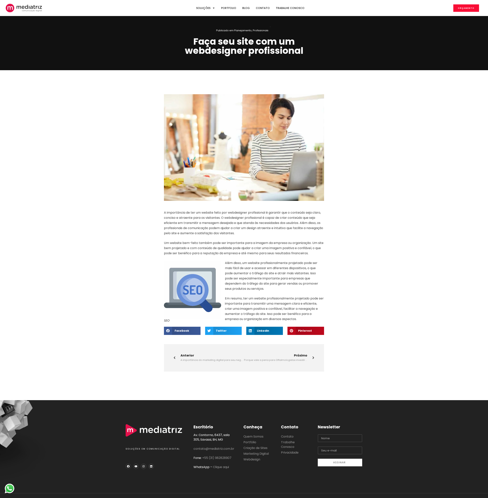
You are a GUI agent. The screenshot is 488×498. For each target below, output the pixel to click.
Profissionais (260, 30)
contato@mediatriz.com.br (213, 449)
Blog (246, 8)
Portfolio (228, 8)
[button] (182, 331)
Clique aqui (221, 467)
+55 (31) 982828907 (216, 458)
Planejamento (243, 30)
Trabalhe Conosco (290, 8)
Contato (263, 8)
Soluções (203, 8)
